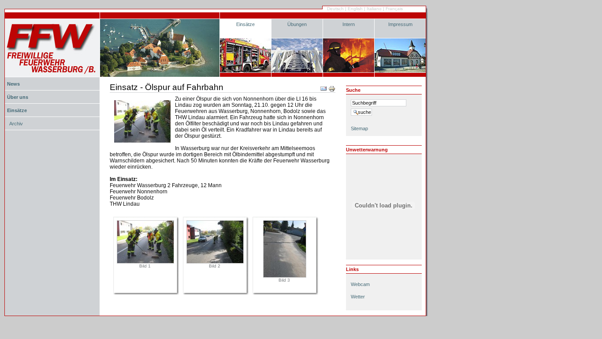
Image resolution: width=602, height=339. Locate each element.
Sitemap (359, 128)
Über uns (17, 97)
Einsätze (245, 24)
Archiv (16, 123)
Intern (348, 24)
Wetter (358, 296)
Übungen (297, 24)
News (13, 84)
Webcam (360, 284)
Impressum (400, 24)
